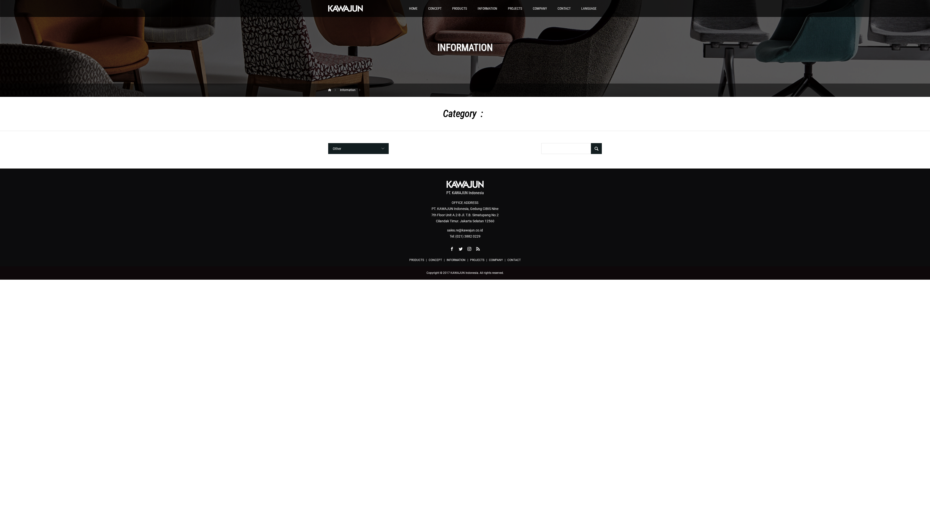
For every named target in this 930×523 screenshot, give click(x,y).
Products (459, 8)
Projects (515, 8)
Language (589, 8)
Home (413, 8)
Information (487, 8)
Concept (435, 8)
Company (540, 8)
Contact (564, 8)
